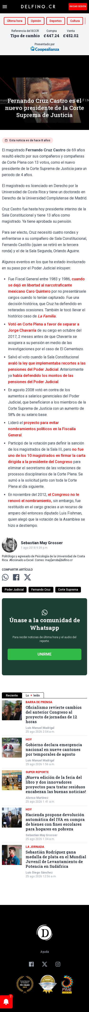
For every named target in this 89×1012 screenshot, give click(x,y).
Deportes (56, 21)
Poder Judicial (14, 589)
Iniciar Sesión (78, 6)
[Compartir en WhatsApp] (5, 577)
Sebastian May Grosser (41, 835)
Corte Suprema (68, 589)
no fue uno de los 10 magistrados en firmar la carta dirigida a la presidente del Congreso (46, 455)
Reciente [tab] (12, 695)
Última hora (14, 21)
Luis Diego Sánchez (39, 872)
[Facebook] (31, 964)
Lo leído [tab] (33, 695)
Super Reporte (37, 772)
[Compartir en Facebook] (16, 577)
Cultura (75, 21)
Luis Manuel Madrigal (40, 728)
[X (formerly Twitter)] (44, 964)
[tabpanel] (44, 789)
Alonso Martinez (37, 798)
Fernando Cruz (41, 589)
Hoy (44, 93)
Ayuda (44, 951)
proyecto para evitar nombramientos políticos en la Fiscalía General (42, 428)
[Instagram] (58, 964)
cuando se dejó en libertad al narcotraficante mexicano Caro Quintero (46, 285)
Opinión (36, 21)
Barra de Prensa (39, 702)
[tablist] (44, 695)
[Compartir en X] (27, 577)
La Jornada (35, 847)
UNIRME (44, 654)
